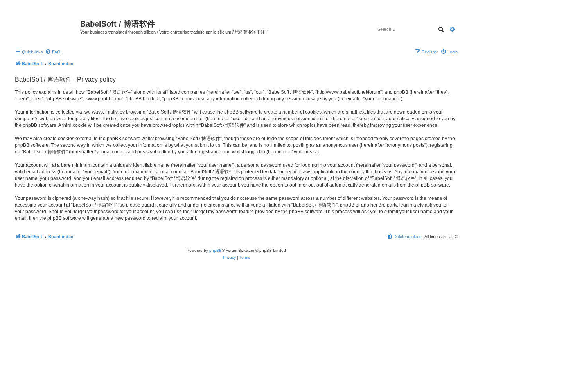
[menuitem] (53, 52)
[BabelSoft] (46, 25)
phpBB (215, 250)
